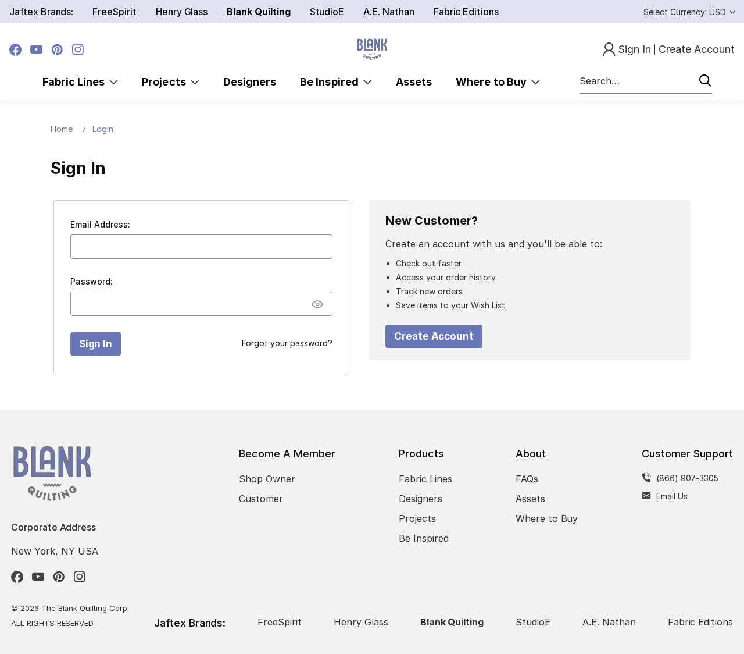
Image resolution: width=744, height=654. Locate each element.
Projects (166, 82)
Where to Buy (493, 82)
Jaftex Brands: (41, 11)
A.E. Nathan (388, 11)
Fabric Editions (466, 11)
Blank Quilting (258, 11)
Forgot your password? (287, 343)
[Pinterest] (57, 50)
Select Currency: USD (685, 12)
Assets (414, 82)
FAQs (527, 479)
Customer (261, 498)
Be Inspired (331, 82)
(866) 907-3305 (687, 478)
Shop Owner (267, 479)
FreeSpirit (114, 11)
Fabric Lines (76, 82)
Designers (249, 82)
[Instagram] (78, 50)
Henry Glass (182, 11)
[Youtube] (36, 50)
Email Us (672, 496)
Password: (91, 281)
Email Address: (100, 224)
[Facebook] (15, 50)
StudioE (327, 11)
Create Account (434, 336)
